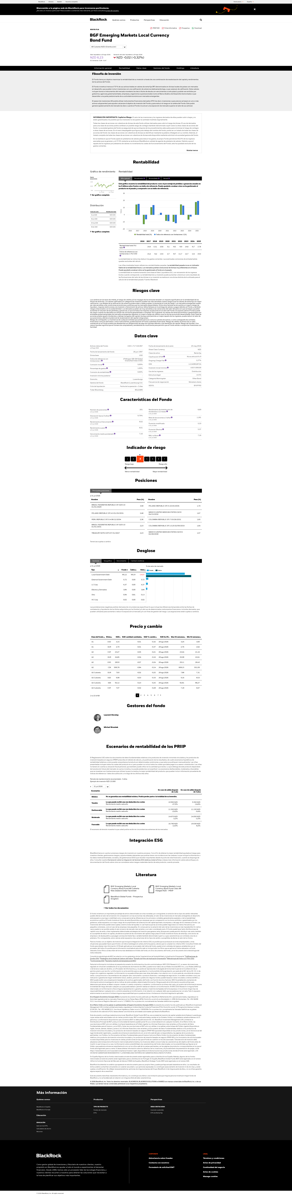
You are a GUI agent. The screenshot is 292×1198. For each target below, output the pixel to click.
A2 (93, 652)
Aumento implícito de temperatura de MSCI (120, 961)
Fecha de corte (94, 211)
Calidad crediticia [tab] (137, 561)
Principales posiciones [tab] (100, 491)
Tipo (93, 570)
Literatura (194, 68)
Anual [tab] (165, 178)
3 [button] (144, 695)
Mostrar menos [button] (192, 150)
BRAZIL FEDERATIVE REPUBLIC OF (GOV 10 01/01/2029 (108, 506)
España (249, 2)
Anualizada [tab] (138, 178)
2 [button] (140, 695)
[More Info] (144, 178)
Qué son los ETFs (42, 1126)
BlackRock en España (43, 1107)
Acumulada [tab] (153, 178)
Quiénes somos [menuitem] (118, 20)
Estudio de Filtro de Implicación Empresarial (149, 958)
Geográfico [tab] (108, 561)
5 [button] (151, 695)
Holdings (180, 68)
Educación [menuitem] (164, 20)
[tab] (103, 185)
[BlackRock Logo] (49, 1157)
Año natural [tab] (125, 178)
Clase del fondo (97, 637)
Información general (103, 68)
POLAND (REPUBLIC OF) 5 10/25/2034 (164, 506)
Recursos (39, 1131)
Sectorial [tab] (95, 561)
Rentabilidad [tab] (125, 172)
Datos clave (141, 68)
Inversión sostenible (157, 1110)
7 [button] (158, 695)
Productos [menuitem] (134, 20)
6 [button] (154, 695)
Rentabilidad (124, 68)
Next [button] (160, 695)
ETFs (95, 1113)
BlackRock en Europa (43, 1109)
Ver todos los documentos (117, 908)
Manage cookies (210, 1176)
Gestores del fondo (161, 68)
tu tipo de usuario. (112, 11)
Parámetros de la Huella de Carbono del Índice (116, 958)
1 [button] (137, 695)
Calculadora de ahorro (43, 1128)
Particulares (238, 2)
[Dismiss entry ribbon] (255, 9)
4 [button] (147, 695)
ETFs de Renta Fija (157, 1113)
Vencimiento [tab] (121, 561)
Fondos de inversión (100, 1110)
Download (198, 28)
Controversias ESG (97, 961)
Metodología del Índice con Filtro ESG (180, 958)
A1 (93, 642)
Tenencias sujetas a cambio (100, 541)
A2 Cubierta (96, 672)
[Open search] (201, 20)
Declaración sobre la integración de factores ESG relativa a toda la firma (134, 860)
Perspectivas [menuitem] (149, 20)
